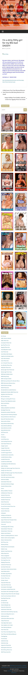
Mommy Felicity (4, 544)
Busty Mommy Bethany (6, 425)
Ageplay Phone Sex (5, 347)
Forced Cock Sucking (5, 504)
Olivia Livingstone (5, 555)
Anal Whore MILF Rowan (6, 354)
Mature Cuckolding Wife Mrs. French (9, 535)
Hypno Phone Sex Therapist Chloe (8, 519)
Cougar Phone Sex (5, 448)
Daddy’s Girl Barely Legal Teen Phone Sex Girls (11, 472)
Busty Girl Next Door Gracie (7, 419)
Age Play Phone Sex (5, 345)
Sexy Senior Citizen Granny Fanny (8, 569)
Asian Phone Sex (5, 360)
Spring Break (4, 600)
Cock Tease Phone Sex (6, 443)
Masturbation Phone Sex (6, 528)
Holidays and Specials (6, 515)
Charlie (2, 434)
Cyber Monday (4, 466)
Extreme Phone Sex (5, 495)
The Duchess (4, 638)
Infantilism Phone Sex (6, 522)
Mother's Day (4, 549)
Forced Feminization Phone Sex (8, 506)
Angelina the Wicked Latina (7, 356)
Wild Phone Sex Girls (5, 652)
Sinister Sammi (4, 580)
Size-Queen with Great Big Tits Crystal (9, 591)
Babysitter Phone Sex (6, 367)
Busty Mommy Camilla (6, 428)
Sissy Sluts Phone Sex (6, 584)
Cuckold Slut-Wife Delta (6, 461)
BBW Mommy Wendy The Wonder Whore (10, 381)
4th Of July (3, 336)
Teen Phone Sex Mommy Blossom (8, 634)
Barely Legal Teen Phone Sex (7, 369)
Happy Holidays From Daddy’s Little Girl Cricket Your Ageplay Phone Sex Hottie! (15, 98)
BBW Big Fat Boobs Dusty (6, 374)
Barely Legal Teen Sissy (6, 372)
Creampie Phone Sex (5, 450)
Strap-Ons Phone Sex (6, 607)
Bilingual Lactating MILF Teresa (8, 398)
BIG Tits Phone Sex (5, 396)
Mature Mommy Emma (6, 540)
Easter (2, 488)
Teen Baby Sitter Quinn (6, 623)
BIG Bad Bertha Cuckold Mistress (8, 390)
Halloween (3, 513)
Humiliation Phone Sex (6, 517)
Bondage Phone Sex (5, 410)
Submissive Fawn (5, 616)
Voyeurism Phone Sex (6, 645)
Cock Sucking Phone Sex (6, 441)
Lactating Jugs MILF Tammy (7, 526)
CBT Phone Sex (4, 432)
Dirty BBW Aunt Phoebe (6, 475)
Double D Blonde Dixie (6, 486)
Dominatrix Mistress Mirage (7, 484)
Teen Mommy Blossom (6, 627)
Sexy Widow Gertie (5, 571)
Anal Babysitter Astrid (6, 349)
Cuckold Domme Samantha (7, 454)
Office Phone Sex (5, 553)
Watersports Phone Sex (6, 647)
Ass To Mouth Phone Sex (6, 363)
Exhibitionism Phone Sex (6, 493)
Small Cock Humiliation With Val (8, 596)
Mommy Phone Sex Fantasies (7, 546)
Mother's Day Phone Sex (6, 551)
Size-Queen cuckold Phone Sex (8, 589)
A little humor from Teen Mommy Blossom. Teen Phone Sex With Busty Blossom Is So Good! (14, 92)
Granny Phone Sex (5, 511)
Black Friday (4, 405)
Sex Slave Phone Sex (5, 567)
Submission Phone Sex (6, 609)
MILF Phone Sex (4, 542)
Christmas (3, 437)
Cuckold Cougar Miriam (6, 452)
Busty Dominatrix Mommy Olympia (9, 414)
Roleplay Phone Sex (5, 562)
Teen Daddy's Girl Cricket (7, 625)
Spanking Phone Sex (5, 598)
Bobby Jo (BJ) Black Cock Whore (8, 407)
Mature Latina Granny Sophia (7, 537)
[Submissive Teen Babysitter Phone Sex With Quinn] (5, 54)
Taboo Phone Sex (5, 620)
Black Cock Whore (5, 403)
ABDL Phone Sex (4, 340)
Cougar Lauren (4, 446)
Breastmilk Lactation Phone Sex (8, 412)
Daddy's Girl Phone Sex (6, 470)
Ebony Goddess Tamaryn (6, 490)
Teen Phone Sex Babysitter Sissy (8, 631)
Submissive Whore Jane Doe (7, 618)
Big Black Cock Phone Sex (7, 394)
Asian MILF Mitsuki (5, 358)
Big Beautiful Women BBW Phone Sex (9, 392)
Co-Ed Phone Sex (5, 439)
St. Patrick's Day (4, 602)
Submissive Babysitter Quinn (7, 614)
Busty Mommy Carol (5, 430)
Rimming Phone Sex (5, 560)
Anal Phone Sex (4, 351)
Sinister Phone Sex (5, 578)
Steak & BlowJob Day (5, 605)
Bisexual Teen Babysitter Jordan (8, 401)
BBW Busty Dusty (5, 376)
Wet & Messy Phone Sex (6, 649)
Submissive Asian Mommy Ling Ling (9, 611)
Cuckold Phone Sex (5, 459)
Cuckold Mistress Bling (6, 457)
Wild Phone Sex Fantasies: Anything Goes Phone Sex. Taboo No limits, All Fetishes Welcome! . (14, 13)
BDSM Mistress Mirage (6, 385)
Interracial (3, 524)
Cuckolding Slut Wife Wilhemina (8, 463)
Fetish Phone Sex (5, 502)
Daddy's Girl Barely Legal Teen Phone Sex (10, 468)
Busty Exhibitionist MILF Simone (8, 416)
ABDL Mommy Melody (6, 338)
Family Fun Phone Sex (6, 497)
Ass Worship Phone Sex (6, 365)
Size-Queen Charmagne (6, 587)
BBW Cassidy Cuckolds (6, 378)
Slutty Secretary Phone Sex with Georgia (10, 593)
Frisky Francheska (5, 508)
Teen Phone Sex (4, 629)
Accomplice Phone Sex (6, 342)
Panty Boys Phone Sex (6, 558)
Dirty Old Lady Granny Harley (7, 477)
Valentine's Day (4, 640)
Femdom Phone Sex (5, 499)
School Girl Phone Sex (6, 564)
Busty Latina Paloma (5, 421)
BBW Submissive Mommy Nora (8, 383)
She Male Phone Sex (5, 575)
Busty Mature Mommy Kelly (7, 423)
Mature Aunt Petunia (6, 533)
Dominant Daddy (5, 479)
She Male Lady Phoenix (6, 573)
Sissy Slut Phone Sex (5, 582)
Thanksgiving (4, 636)
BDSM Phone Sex (5, 387)
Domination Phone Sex (6, 481)
